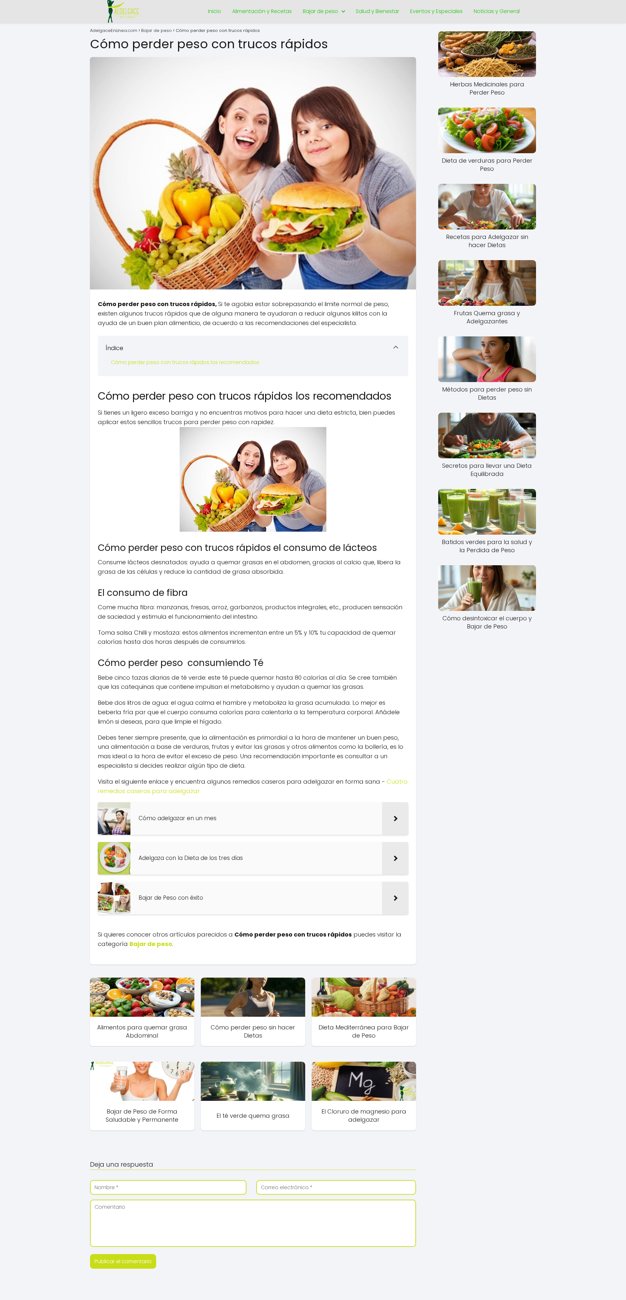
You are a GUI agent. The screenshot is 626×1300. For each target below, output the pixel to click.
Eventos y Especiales (436, 11)
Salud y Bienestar (377, 11)
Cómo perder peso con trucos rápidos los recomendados (185, 362)
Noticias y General (497, 11)
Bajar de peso (320, 11)
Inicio (214, 11)
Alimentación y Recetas (262, 11)
